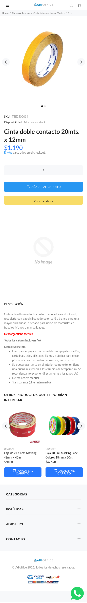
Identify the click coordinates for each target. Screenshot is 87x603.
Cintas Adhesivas (21, 13)
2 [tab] (45, 106)
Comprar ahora (43, 201)
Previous (6, 62)
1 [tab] (42, 106)
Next (81, 62)
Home (5, 13)
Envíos (8, 152)
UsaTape (9, 448)
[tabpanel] (43, 59)
